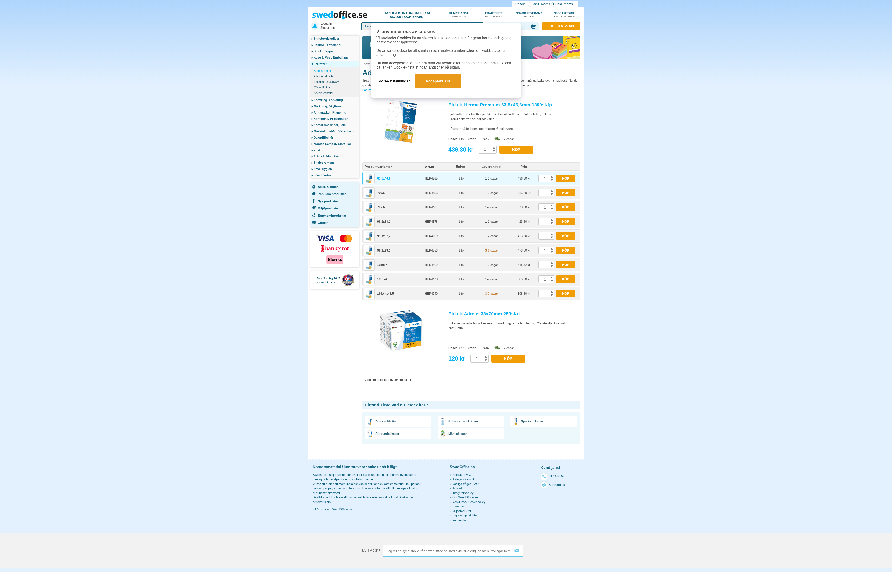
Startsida (368, 64)
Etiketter (319, 64)
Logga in (326, 23)
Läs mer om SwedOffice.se (333, 509)
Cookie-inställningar (393, 81)
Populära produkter (332, 194)
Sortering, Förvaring (327, 100)
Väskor (318, 150)
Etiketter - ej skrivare (326, 82)
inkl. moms (565, 4)
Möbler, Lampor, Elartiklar (331, 144)
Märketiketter (322, 87)
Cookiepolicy (476, 502)
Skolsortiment (323, 162)
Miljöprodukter (328, 208)
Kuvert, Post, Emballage (330, 57)
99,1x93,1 (383, 250)
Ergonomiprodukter (332, 215)
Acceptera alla (438, 81)
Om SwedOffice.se (465, 497)
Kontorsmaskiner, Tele (329, 125)
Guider (323, 223)
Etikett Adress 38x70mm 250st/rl (484, 313)
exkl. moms (541, 4)
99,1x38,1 (383, 221)
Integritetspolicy (463, 493)
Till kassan (561, 26)
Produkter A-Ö (461, 475)
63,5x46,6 (383, 178)
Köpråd (457, 488)
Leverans (458, 506)
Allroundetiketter (324, 76)
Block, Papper (323, 51)
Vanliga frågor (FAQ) (465, 484)
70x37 (381, 207)
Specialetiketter (323, 93)
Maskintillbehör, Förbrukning (333, 131)
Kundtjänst (458, 15)
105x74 (382, 279)
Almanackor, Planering (329, 112)
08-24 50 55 (556, 476)
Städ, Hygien (322, 169)
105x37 (382, 265)
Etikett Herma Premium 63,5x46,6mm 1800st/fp (500, 104)
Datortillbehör (322, 137)
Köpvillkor (459, 502)
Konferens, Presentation (330, 119)
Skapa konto (328, 27)
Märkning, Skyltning (327, 106)
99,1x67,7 (383, 236)
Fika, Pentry (321, 175)
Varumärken (460, 520)
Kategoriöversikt (463, 479)
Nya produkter (328, 201)
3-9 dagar (491, 250)
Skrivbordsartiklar (325, 38)
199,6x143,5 (385, 293)
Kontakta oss (558, 485)
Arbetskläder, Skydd (327, 156)
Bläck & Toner (328, 187)
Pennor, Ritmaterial (326, 45)
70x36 (381, 193)
